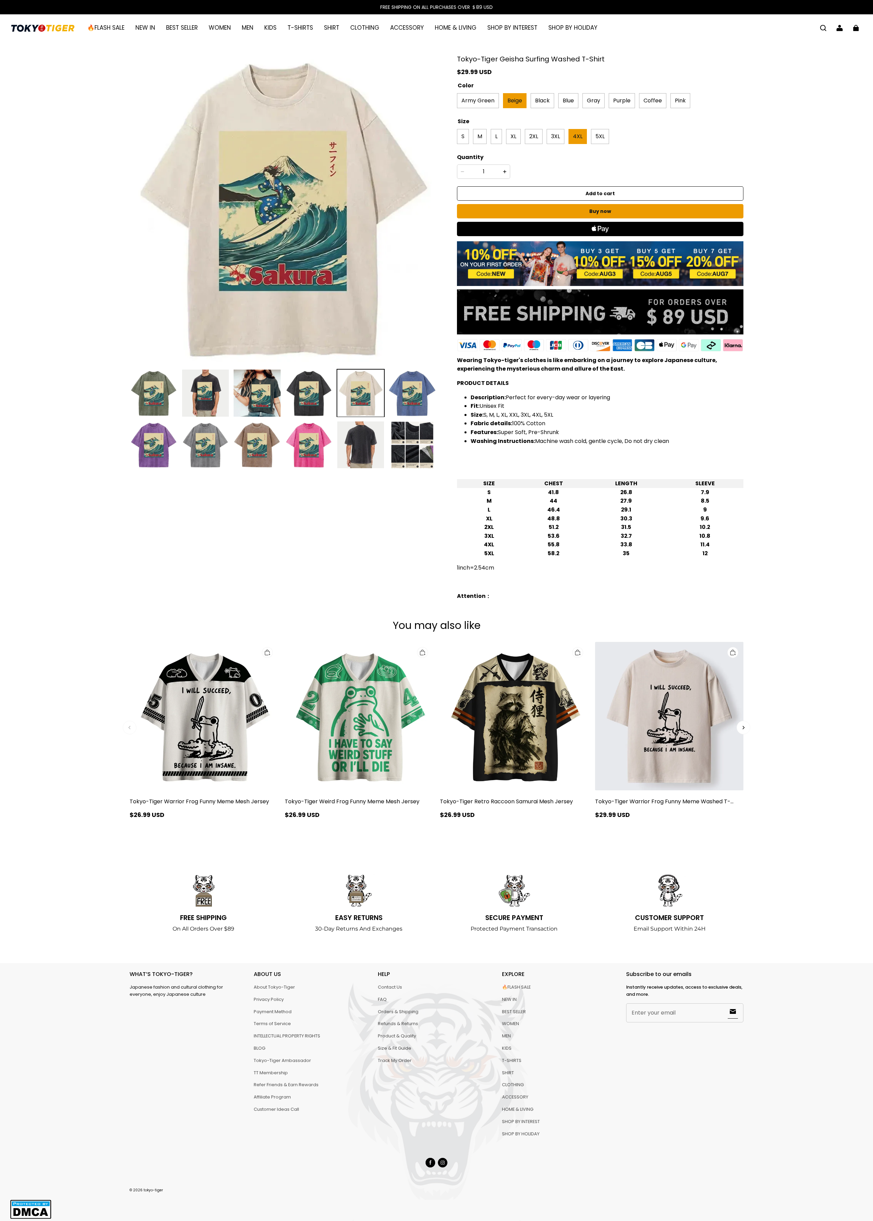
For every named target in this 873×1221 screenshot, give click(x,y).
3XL (555, 136)
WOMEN (220, 28)
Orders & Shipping (398, 1011)
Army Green (477, 100)
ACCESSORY (407, 28)
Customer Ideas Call (276, 1109)
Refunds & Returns (398, 1023)
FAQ (382, 999)
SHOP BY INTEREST (512, 28)
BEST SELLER (182, 28)
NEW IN (145, 28)
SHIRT (331, 28)
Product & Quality (397, 1036)
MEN (247, 28)
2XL (533, 136)
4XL (577, 136)
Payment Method (273, 1011)
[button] (823, 28)
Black (542, 100)
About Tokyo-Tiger (274, 987)
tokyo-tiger (153, 1190)
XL (513, 136)
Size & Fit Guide (394, 1048)
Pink (680, 100)
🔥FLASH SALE (105, 28)
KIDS (270, 28)
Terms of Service (272, 1023)
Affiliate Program (272, 1097)
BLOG (259, 1048)
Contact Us (390, 987)
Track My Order (395, 1060)
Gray (593, 100)
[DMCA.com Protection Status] (30, 1217)
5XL (600, 136)
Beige (514, 100)
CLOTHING (364, 28)
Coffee (652, 100)
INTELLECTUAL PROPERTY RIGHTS (287, 1036)
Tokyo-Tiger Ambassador (282, 1060)
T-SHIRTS (300, 28)
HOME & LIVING (455, 28)
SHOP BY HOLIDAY (572, 28)
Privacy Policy (269, 999)
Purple (622, 100)
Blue (568, 100)
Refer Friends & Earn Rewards (286, 1084)
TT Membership (271, 1072)
